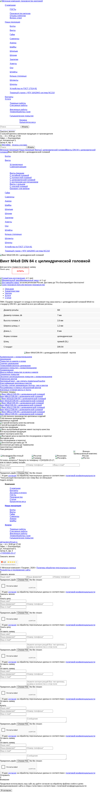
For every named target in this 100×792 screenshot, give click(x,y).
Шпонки (8, 213)
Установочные (16, 164)
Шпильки (9, 209)
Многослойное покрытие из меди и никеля (19, 372)
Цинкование (5, 359)
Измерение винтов (8, 379)
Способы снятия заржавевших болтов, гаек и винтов (24, 385)
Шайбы (8, 205)
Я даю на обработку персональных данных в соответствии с (48, 476)
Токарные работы (18, 529)
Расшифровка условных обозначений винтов (20, 388)
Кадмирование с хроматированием (16, 357)
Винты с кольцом (17, 184)
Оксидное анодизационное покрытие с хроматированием (26, 377)
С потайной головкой (19, 175)
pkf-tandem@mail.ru (8, 542)
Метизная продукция (9, 150)
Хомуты (8, 222)
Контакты (14, 490)
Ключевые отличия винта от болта (15, 390)
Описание (9, 289)
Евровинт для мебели (20, 189)
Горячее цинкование (9, 363)
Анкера (8, 201)
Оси (6, 226)
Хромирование (7, 370)
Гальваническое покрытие (22, 538)
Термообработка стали (20, 536)
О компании (15, 488)
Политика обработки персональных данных (56, 568)
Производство (16, 497)
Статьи (8, 298)
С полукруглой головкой (21, 178)
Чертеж (8, 293)
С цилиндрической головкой (53, 150)
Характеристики (12, 291)
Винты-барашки (17, 173)
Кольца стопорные (13, 234)
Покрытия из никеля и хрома (13, 361)
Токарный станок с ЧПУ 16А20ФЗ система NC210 (27, 251)
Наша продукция (26, 150)
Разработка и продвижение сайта (15, 570)
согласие (12, 476)
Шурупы (8, 243)
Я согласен (6, 790)
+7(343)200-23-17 (8, 553)
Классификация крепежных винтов (16, 383)
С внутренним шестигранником (24, 182)
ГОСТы (13, 495)
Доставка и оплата (18, 493)
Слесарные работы (18, 531)
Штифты (9, 230)
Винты (38, 150)
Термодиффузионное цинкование (15, 366)
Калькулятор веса (18, 501)
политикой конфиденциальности (80, 476)
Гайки (7, 193)
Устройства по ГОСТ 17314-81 (18, 247)
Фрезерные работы (18, 533)
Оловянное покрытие (9, 374)
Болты (8, 156)
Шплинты (9, 238)
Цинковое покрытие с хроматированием (18, 368)
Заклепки (9, 218)
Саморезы (9, 197)
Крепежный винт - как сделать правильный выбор (22, 381)
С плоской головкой (19, 186)
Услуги (8, 295)
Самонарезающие (18, 167)
